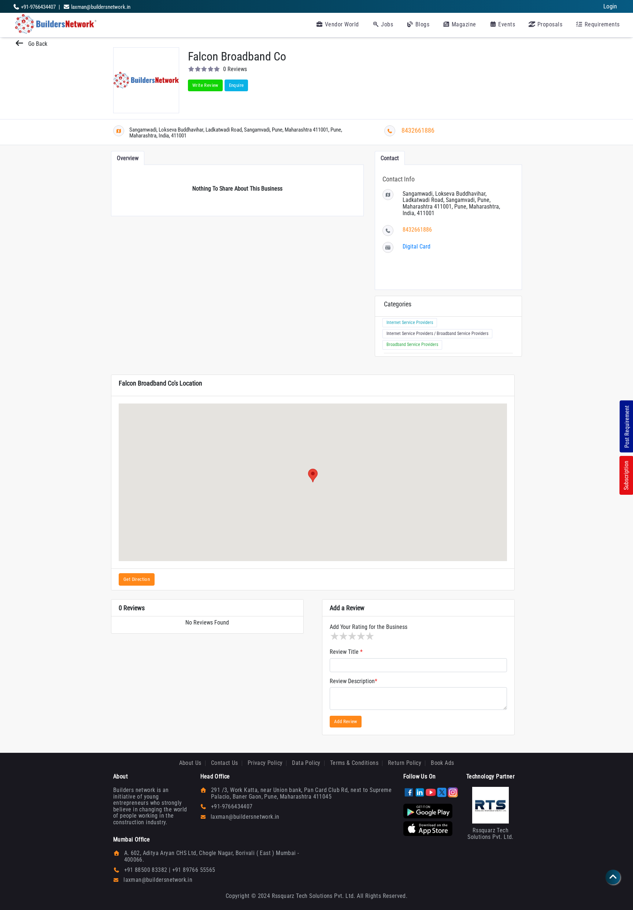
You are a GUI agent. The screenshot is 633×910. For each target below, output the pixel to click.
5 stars (369, 636)
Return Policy (404, 762)
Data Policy (306, 762)
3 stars (351, 636)
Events (506, 24)
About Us (190, 762)
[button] (313, 475)
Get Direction (136, 579)
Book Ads (442, 762)
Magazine (463, 24)
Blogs (421, 24)
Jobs (386, 24)
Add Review (345, 721)
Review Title (346, 652)
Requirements (601, 24)
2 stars (342, 636)
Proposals (549, 24)
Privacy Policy (265, 762)
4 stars (360, 636)
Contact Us (224, 762)
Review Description (353, 681)
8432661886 (417, 130)
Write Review (205, 85)
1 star (334, 636)
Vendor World (341, 24)
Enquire (236, 85)
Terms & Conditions (354, 762)
